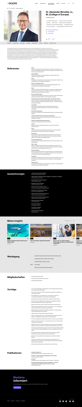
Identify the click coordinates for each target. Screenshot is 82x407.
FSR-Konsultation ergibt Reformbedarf (40, 240)
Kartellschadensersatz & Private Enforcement (64, 26)
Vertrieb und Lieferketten (51, 26)
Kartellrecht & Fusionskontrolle (52, 20)
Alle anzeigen (67, 220)
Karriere (57, 3)
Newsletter (23, 400)
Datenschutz (18, 400)
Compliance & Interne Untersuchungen (65, 20)
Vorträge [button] (40, 43)
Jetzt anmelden (17, 387)
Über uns (63, 3)
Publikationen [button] (45, 43)
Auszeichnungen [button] (15, 43)
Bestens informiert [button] (53, 43)
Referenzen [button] (9, 43)
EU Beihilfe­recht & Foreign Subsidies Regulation (55, 24)
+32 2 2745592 (50, 33)
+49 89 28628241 (51, 31)
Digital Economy (55, 22)
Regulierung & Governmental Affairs (65, 22)
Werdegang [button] (28, 43)
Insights (36, 3)
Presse (8, 400)
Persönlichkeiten (51, 3)
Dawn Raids (48, 22)
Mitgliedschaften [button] (34, 43)
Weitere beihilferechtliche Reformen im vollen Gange (17, 241)
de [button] (73, 3)
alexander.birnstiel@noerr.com (53, 29)
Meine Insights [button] (22, 43)
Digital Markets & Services (68, 24)
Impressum (13, 400)
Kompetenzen (43, 3)
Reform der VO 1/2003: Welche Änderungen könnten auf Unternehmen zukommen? (63, 242)
